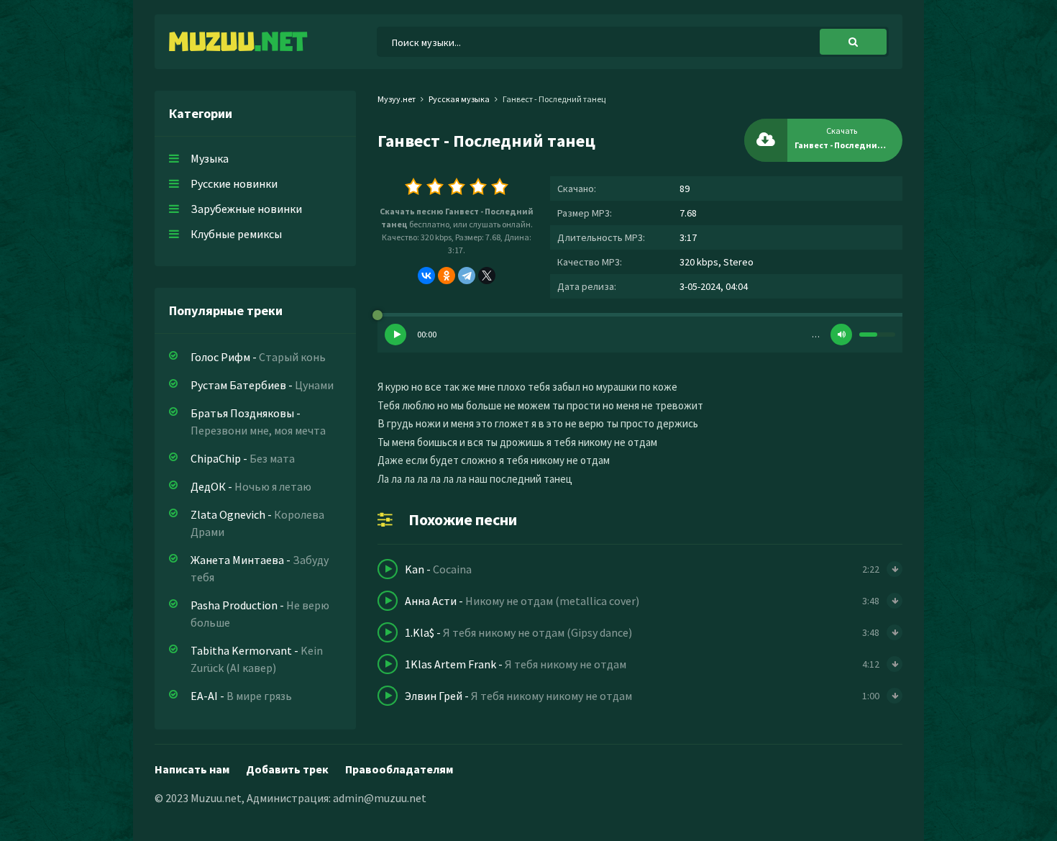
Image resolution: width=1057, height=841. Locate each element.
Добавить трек (287, 769)
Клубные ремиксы (236, 234)
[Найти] (853, 42)
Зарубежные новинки (246, 208)
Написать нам (192, 769)
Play (395, 334)
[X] (486, 275)
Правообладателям (399, 769)
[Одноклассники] (446, 275)
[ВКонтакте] (426, 275)
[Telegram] (466, 275)
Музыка (210, 158)
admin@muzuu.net (379, 798)
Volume (841, 334)
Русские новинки (234, 183)
